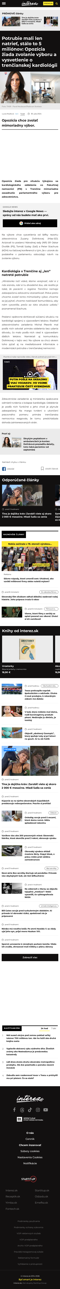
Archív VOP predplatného (30, 1245)
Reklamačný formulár (28, 1258)
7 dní (53, 1028)
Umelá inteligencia (49, 906)
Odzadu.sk (41, 1196)
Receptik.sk (13, 1196)
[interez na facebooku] (14, 1108)
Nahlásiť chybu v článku (14, 462)
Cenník (30, 1139)
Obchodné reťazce (50, 686)
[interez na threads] (22, 1108)
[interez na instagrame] (38, 1108)
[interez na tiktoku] (30, 1108)
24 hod (44, 1028)
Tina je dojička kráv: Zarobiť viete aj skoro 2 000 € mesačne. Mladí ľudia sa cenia (31, 21)
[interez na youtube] (45, 1108)
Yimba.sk (11, 1202)
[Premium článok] (10, 749)
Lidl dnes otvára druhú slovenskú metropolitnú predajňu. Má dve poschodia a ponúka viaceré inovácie (30, 1065)
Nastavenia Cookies (30, 1157)
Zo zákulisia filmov (49, 592)
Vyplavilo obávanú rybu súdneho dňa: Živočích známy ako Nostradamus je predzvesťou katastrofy (30, 1051)
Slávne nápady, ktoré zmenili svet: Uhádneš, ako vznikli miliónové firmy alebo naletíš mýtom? (29, 580)
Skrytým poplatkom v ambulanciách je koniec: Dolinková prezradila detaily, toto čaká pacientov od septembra (38, 444)
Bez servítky (51, 868)
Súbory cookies (30, 1151)
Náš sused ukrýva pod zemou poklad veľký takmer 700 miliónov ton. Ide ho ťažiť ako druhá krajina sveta (31, 1038)
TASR (22, 114)
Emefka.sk (41, 1202)
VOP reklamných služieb (29, 1233)
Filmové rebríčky (52, 609)
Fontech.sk (12, 1208)
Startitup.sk (42, 1190)
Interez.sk (12, 1190)
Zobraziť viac (30, 957)
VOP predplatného (29, 1239)
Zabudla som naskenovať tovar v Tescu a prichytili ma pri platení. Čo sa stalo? (32, 1076)
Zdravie (53, 813)
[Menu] (4, 3)
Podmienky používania (29, 1221)
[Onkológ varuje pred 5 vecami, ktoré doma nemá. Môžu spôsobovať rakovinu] (12, 816)
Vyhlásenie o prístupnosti (30, 1264)
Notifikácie (30, 1163)
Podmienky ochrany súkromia (28, 1227)
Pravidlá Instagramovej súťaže (28, 1252)
